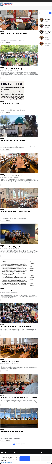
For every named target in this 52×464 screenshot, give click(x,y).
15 (21, 444)
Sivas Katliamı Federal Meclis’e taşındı (12, 431)
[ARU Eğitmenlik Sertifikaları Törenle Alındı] (41, 26)
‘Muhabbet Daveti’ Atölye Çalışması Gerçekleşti (15, 211)
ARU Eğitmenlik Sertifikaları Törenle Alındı (47, 26)
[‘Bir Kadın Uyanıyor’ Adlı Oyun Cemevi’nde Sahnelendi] (41, 38)
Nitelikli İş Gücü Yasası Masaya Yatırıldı (47, 20)
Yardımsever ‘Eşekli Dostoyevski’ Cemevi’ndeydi (48, 44)
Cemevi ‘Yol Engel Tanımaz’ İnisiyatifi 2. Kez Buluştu (48, 32)
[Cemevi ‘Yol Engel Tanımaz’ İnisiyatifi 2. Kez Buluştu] (41, 32)
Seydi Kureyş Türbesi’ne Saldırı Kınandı (12, 140)
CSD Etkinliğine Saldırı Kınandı (10, 103)
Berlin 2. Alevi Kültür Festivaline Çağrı (12, 69)
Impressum (10, 462)
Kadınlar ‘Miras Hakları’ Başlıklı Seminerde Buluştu (16, 176)
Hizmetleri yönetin (48, 462)
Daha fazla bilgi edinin (5, 42)
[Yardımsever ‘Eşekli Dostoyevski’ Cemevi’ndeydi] (41, 44)
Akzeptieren (24, 458)
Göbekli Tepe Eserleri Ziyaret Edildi (11, 247)
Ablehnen (35, 458)
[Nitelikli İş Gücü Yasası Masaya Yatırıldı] (41, 20)
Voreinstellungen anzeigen (46, 458)
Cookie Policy (2, 462)
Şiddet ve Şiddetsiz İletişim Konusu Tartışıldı (14, 33)
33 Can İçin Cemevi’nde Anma (9, 361)
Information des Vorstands (8, 290)
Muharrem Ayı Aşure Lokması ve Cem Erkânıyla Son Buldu (18, 397)
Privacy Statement (7, 462)
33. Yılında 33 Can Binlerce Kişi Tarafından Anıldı (15, 326)
